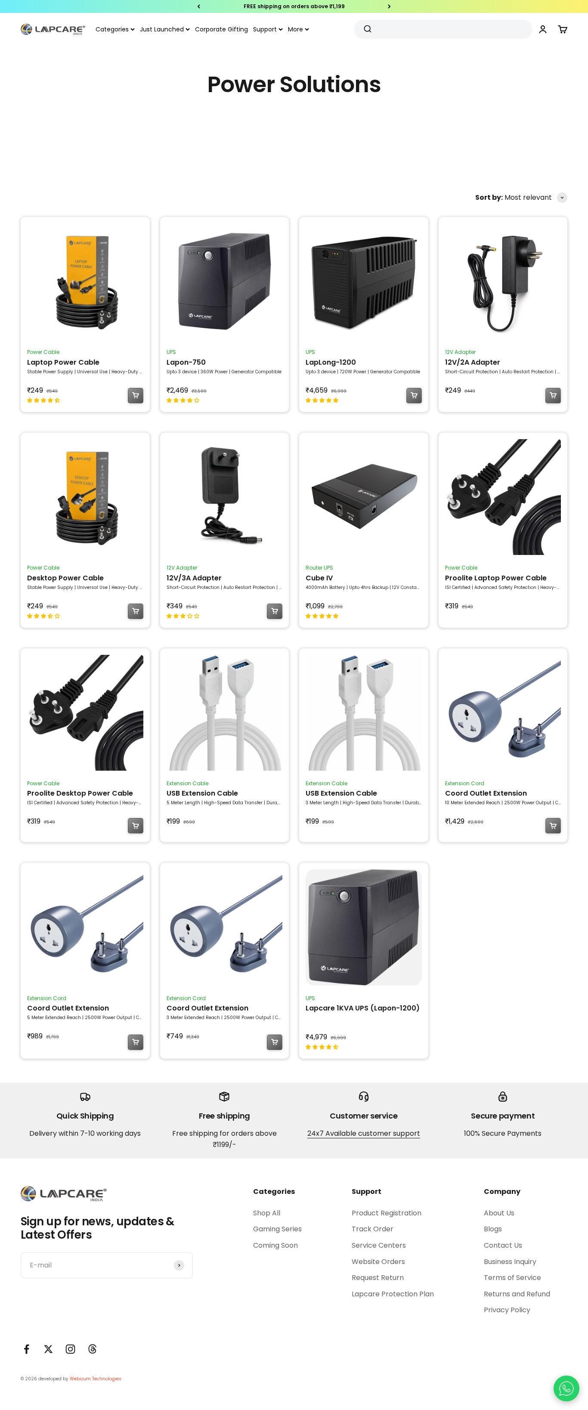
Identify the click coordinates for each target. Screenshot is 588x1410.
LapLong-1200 (331, 362)
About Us (499, 1213)
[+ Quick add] (135, 395)
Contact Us (503, 1245)
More (295, 29)
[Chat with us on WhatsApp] (566, 1388)
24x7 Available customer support (363, 1133)
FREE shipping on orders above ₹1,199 (294, 5)
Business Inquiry (510, 1262)
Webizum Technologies (95, 1379)
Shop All (266, 1213)
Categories (112, 29)
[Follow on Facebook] (26, 1349)
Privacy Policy (507, 1310)
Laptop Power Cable (63, 362)
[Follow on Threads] (92, 1349)
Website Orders (378, 1262)
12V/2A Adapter (472, 362)
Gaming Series (277, 1229)
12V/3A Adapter (194, 578)
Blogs (493, 1229)
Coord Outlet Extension (486, 793)
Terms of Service (512, 1278)
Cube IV (319, 578)
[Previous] (198, 6)
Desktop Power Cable (65, 578)
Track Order (372, 1229)
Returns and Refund (517, 1294)
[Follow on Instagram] (70, 1349)
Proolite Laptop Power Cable (496, 578)
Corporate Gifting (221, 29)
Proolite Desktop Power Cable (80, 793)
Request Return (378, 1278)
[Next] (389, 6)
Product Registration (386, 1213)
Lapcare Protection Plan (393, 1294)
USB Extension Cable (202, 793)
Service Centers (379, 1245)
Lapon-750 (186, 362)
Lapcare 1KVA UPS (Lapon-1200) (363, 1008)
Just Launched (162, 29)
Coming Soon (275, 1245)
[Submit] (369, 29)
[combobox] (439, 29)
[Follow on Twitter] (48, 1349)
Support (265, 29)
